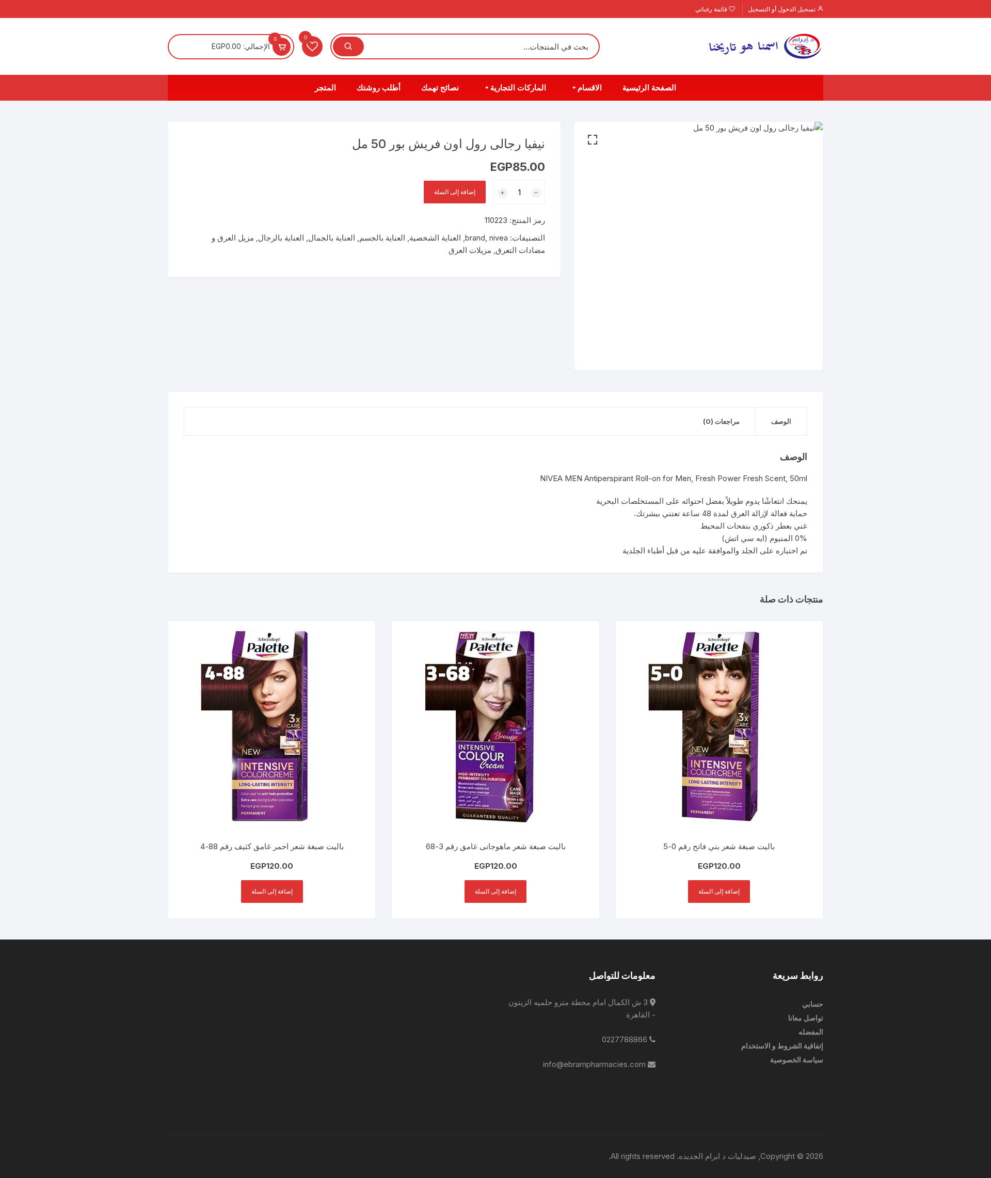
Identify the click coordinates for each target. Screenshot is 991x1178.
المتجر (325, 88)
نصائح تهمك (440, 88)
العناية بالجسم (382, 238)
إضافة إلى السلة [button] (719, 891)
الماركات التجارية (518, 88)
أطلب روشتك (379, 88)
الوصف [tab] (781, 421)
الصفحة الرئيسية (649, 88)
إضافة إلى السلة (454, 192)
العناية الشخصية (435, 238)
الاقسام (590, 88)
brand (475, 238)
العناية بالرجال (281, 238)
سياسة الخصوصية (796, 1059)
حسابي (812, 1003)
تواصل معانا (805, 1017)
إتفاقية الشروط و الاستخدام (782, 1045)
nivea (498, 238)
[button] (592, 140)
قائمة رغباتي (712, 9)
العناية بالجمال (331, 238)
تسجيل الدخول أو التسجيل (782, 9)
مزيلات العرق (470, 250)
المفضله (810, 1031)
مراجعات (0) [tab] (721, 421)
